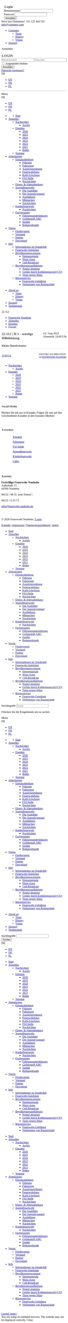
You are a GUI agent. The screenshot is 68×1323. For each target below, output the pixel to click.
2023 (18, 384)
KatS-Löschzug (31, 590)
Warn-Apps (28, 674)
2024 (18, 381)
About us (13, 290)
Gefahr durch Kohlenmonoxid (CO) (42, 687)
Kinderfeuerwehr (22, 456)
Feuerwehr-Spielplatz (27, 665)
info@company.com (12, 24)
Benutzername (12, 10)
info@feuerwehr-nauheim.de (17, 506)
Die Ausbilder (30, 606)
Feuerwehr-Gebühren (34, 696)
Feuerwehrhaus (30, 587)
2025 (18, 377)
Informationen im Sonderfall (30, 662)
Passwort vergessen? (12, 70)
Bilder (18, 393)
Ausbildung (28, 612)
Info (10, 659)
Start (10, 531)
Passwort (9, 14)
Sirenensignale (30, 671)
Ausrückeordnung (32, 584)
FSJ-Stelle (18, 446)
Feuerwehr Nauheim (53, 357)
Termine (12, 396)
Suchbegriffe (8, 705)
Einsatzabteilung (24, 574)
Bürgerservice (23, 693)
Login (38, 519)
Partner (19, 652)
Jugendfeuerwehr (22, 451)
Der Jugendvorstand (33, 609)
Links (16, 461)
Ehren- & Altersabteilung (29, 599)
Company (13, 30)
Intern (55, 525)
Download (21, 655)
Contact (12, 1313)
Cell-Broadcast (30, 677)
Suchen (6, 939)
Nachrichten (15, 365)
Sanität (26, 637)
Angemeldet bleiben (16, 63)
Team (18, 33)
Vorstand (20, 649)
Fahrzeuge (18, 441)
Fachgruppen (22, 627)
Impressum (18, 525)
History (19, 36)
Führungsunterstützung (35, 631)
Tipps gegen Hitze (32, 690)
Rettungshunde (30, 640)
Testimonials (15, 305)
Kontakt (6, 525)
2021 (18, 390)
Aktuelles (13, 534)
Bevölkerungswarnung (27, 668)
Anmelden (10, 18)
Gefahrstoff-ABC (32, 634)
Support (12, 42)
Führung (27, 577)
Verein (12, 643)
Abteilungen (15, 571)
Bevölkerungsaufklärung (29, 680)
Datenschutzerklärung (38, 525)
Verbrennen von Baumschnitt (38, 699)
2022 (18, 387)
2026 (18, 374)
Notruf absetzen (31, 684)
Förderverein (22, 646)
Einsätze (13, 371)
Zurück (6, 355)
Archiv (19, 368)
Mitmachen (28, 615)
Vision (18, 39)
